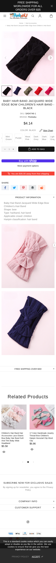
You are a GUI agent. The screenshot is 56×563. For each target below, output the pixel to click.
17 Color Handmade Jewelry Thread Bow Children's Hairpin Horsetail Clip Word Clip (42, 437)
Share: (5, 183)
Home (21, 23)
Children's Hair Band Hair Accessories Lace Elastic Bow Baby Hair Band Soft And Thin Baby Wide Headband (12, 438)
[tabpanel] (14, 432)
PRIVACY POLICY (20, 556)
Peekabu (19, 16)
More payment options (28, 166)
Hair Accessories (31, 23)
